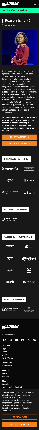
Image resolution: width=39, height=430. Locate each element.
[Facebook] (4, 339)
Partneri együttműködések (12, 387)
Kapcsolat (5, 384)
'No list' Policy (7, 358)
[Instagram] (10, 339)
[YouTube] (16, 339)
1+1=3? (4, 355)
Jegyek (4, 349)
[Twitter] (28, 339)
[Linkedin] (22, 339)
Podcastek (6, 376)
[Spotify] (34, 339)
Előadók (5, 352)
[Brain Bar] (11, 4)
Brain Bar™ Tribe (8, 366)
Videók (4, 373)
